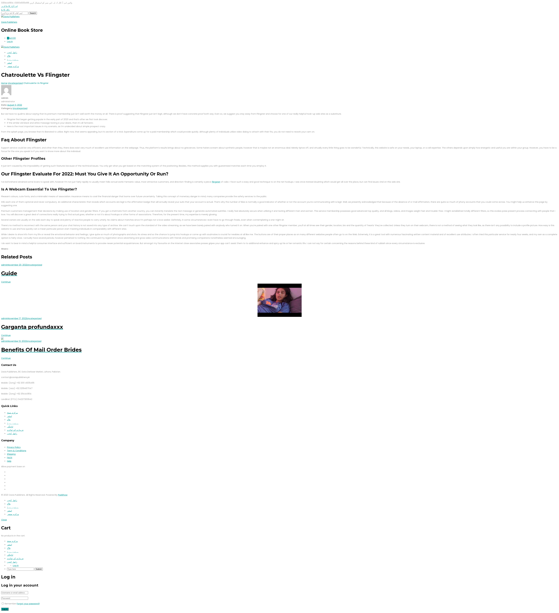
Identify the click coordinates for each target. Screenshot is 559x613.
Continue (6, 281)
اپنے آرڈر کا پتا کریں (9, 6)
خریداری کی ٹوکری (15, 430)
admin (4, 264)
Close (4, 519)
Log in (16, 565)
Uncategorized (20, 108)
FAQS (9, 457)
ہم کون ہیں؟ (13, 59)
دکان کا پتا (5, 9)
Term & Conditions (16, 450)
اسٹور (9, 63)
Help (9, 461)
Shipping (11, 454)
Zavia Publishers (9, 22)
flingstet (216, 181)
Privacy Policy (14, 447)
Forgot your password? (28, 603)
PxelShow (62, 494)
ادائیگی (10, 426)
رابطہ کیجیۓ (12, 52)
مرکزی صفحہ (13, 66)
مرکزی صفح (12, 412)
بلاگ (9, 56)
